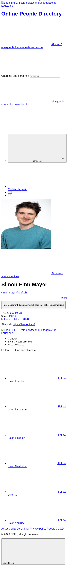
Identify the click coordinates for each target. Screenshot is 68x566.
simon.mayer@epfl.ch (14, 292)
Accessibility (8, 528)
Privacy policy (38, 528)
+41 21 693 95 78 (11, 312)
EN (10, 192)
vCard (64, 298)
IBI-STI (17, 319)
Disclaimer (23, 528)
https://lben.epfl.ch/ (24, 324)
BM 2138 (12, 316)
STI (10, 319)
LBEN (26, 319)
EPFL (4, 319)
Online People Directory (31, 14)
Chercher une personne (15, 75)
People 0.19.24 (56, 528)
